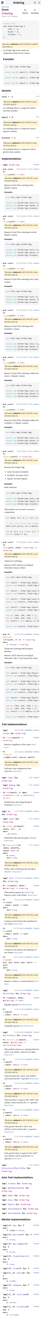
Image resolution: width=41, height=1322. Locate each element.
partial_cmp (12, 1040)
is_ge (6, 409)
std (3, 7)
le (4, 1086)
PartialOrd (9, 1035)
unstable (28, 634)
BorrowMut (18, 1244)
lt (4, 1062)
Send (10, 1195)
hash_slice (12, 845)
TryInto (21, 1306)
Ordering (18, 2)
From (15, 1268)
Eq (9, 811)
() (32, 795)
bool (22, 174)
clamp (6, 960)
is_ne (6, 221)
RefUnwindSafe (16, 1188)
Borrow (16, 1234)
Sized (14, 858)
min (4, 931)
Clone (6, 733)
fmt (8, 792)
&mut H (14, 850)
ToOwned (17, 1285)
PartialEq (8, 993)
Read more (17, 771)
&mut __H (15, 829)
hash (8, 826)
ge (4, 1139)
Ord (11, 878)
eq (7, 998)
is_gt (6, 315)
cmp (7, 7)
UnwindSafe (14, 1213)
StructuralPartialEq (14, 1168)
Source (15, 16)
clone (9, 737)
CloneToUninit (21, 1256)
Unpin (11, 1204)
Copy (10, 777)
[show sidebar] (2, 2)
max (4, 902)
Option (6, 1045)
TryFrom (21, 1294)
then (5, 547)
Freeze (11, 1183)
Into (19, 1273)
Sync (10, 1200)
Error (6, 798)
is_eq (6, 174)
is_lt (6, 268)
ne (4, 1012)
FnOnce (12, 645)
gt (4, 1112)
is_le (6, 362)
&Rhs (15, 1014)
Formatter (8, 795)
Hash (11, 819)
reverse (7, 457)
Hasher (14, 834)
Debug (12, 785)
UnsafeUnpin (15, 1208)
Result (26, 795)
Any (15, 1225)
